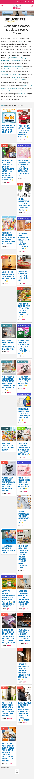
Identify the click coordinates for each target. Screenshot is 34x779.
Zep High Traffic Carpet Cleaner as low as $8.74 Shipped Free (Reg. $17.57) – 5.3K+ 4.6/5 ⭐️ (24, 415)
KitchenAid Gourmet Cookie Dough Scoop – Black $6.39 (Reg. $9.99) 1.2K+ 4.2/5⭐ (24, 518)
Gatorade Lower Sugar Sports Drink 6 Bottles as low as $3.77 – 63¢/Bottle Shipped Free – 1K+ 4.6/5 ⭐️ (24, 348)
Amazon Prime (15, 77)
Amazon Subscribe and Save (13, 66)
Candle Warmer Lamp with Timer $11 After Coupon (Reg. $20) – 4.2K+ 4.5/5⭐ (8, 277)
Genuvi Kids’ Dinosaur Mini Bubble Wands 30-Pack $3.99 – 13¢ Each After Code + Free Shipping (8, 239)
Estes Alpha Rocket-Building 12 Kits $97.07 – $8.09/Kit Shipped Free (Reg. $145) (8, 346)
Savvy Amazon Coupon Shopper (11, 74)
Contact (20, 2)
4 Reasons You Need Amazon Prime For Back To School (8, 549)
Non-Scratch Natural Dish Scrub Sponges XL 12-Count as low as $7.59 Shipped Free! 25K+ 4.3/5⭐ (24, 450)
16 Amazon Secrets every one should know (15, 91)
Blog (14, 2)
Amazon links (22, 94)
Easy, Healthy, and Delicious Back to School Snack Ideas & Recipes (8, 128)
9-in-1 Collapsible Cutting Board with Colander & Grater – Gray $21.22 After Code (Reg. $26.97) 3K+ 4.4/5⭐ (8, 384)
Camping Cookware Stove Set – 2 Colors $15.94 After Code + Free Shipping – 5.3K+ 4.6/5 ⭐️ (24, 205)
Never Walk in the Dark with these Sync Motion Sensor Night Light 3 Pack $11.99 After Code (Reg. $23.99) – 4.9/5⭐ (24, 673)
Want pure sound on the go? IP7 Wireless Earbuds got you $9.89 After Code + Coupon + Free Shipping (8, 485)
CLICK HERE (13, 58)
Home (3, 105)
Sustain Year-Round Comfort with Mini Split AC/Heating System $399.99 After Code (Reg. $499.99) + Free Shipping (23, 600)
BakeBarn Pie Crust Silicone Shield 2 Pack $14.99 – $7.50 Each (23, 277)
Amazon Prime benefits (16, 80)
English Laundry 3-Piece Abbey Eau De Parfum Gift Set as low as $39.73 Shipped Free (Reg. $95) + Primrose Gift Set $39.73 (24, 169)
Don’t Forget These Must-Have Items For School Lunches (8, 446)
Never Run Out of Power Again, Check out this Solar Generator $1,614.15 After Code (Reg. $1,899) (24, 636)
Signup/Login (28, 2)
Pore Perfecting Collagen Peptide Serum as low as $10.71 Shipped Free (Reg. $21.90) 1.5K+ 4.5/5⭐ (24, 484)
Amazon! (20, 41)
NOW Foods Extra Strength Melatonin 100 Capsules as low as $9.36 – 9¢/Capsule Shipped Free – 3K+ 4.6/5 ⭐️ (23, 242)
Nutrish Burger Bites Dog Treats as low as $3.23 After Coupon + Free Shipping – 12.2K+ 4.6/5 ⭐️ (24, 132)
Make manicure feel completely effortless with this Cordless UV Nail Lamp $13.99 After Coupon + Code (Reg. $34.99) (8, 637)
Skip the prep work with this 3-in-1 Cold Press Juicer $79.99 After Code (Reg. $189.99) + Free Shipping (8, 710)
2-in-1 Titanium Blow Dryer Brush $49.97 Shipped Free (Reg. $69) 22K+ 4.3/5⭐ (24, 382)
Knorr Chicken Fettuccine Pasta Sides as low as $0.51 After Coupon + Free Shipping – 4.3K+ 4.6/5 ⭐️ (24, 311)
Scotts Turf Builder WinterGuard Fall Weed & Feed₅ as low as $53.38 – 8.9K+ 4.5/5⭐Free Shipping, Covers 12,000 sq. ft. (8, 600)
